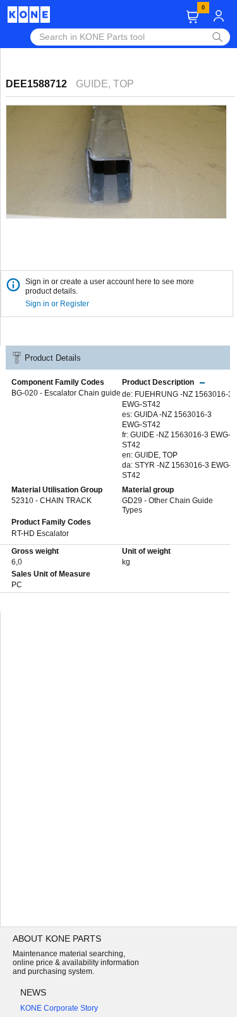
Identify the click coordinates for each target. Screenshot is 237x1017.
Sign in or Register (58, 303)
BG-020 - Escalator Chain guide (66, 393)
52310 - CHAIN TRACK (51, 500)
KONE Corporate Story (59, 1008)
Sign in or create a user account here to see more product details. (109, 286)
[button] (192, 16)
